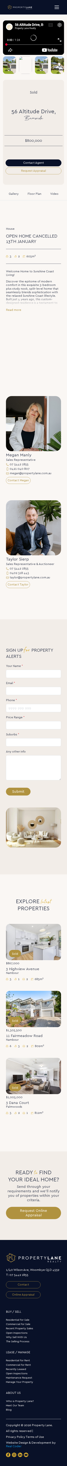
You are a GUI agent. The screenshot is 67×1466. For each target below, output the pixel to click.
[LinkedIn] (20, 1455)
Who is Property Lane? (20, 1401)
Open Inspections (17, 1333)
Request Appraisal (33, 170)
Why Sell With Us (16, 1337)
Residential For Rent (18, 1360)
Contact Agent (33, 162)
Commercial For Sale (18, 1324)
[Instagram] (14, 1455)
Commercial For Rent (18, 1365)
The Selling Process (17, 1341)
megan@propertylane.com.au (30, 473)
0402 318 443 (19, 573)
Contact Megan (18, 480)
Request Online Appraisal (33, 1213)
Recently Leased (16, 1369)
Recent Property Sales (19, 1328)
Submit (18, 791)
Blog (9, 1410)
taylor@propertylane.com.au (30, 577)
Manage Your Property (19, 1382)
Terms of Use (35, 1436)
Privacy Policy (15, 1436)
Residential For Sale (17, 1320)
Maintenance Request (19, 1378)
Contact (23, 1284)
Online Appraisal (23, 1294)
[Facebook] (8, 1455)
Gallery (14, 193)
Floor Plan (34, 193)
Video (54, 193)
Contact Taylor (18, 584)
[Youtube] (26, 1455)
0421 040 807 (20, 468)
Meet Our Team (15, 1405)
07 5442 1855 (19, 464)
